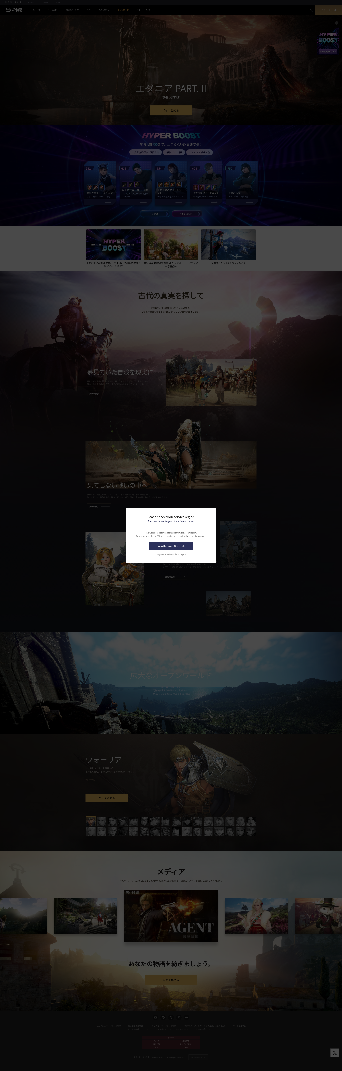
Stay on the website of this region (171, 554)
